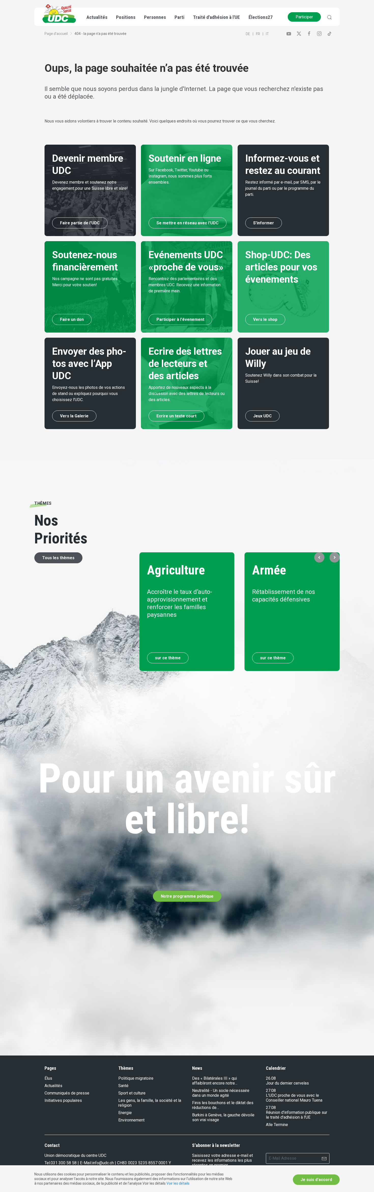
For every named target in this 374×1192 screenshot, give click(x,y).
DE (248, 34)
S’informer (263, 223)
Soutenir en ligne (185, 158)
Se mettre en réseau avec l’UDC (187, 223)
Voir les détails (178, 1183)
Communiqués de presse (67, 1093)
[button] (319, 557)
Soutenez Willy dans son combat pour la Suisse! (281, 378)
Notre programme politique (187, 896)
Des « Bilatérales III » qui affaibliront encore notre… (214, 1081)
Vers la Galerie (74, 416)
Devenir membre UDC (87, 164)
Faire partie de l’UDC (80, 223)
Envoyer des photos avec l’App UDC (89, 363)
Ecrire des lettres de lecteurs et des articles (185, 363)
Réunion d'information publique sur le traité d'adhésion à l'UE (296, 1115)
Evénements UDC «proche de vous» (186, 261)
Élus (48, 1078)
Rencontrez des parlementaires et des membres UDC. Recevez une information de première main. (185, 284)
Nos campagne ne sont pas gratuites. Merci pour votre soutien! (85, 281)
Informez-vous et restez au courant (282, 164)
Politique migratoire (135, 1078)
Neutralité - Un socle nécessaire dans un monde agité (220, 1093)
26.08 (271, 1078)
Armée (269, 570)
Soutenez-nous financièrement (85, 261)
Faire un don (72, 319)
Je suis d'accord (316, 1179)
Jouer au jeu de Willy (278, 357)
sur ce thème (168, 657)
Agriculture (176, 570)
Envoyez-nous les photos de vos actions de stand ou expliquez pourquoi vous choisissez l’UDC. (88, 393)
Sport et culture (132, 1093)
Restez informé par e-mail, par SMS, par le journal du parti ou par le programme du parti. (283, 188)
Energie (125, 1112)
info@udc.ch (103, 1162)
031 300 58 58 (64, 1162)
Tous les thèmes (58, 557)
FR (258, 34)
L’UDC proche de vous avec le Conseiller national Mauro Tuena (294, 1098)
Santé (123, 1085)
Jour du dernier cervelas (287, 1083)
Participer (304, 17)
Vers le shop (265, 319)
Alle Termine (277, 1124)
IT (267, 34)
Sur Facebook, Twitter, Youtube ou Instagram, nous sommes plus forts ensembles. (180, 176)
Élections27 (261, 17)
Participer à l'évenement (180, 319)
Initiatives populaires (63, 1100)
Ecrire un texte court (176, 416)
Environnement (131, 1120)
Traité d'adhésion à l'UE (216, 17)
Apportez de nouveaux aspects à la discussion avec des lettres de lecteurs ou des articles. (187, 393)
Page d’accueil (56, 34)
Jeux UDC (262, 416)
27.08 (271, 1090)
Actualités (53, 1085)
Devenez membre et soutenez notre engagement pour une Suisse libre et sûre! (90, 185)
